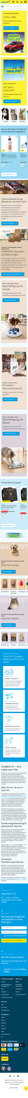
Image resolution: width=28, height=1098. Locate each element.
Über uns (18, 991)
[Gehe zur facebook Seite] (10, 1076)
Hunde (24, 795)
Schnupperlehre (5, 1010)
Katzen (3, 797)
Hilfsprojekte (19, 989)
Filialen (17, 982)
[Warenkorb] (13, 2)
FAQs (2, 989)
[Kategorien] (2, 6)
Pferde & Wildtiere (5, 1034)
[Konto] (21, 2)
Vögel (12, 797)
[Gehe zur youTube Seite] (18, 1076)
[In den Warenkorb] (2, 165)
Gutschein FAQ (5, 994)
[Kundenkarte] (25, 2)
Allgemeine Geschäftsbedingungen (14, 1082)
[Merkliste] (17, 2)
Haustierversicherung (6, 997)
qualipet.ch (4, 879)
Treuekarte (4, 991)
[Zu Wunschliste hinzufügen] (16, 137)
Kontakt (3, 982)
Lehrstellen (4, 1007)
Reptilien (20, 797)
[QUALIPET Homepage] (5, 2)
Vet (2, 1037)
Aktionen (10, 845)
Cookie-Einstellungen (14, 1084)
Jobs (2, 1004)
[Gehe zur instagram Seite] (14, 1076)
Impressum (19, 1080)
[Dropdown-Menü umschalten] (26, 932)
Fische (15, 797)
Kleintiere (7, 797)
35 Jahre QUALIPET (20, 994)
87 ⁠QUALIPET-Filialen (20, 879)
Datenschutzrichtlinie (19, 935)
